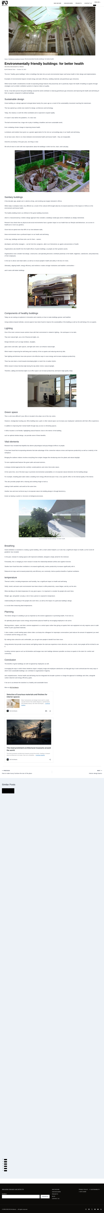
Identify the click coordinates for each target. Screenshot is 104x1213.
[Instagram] (86, 1209)
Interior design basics (95, 772)
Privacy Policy (83, 1189)
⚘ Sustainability (94, 1189)
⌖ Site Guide (82, 1191)
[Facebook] (95, 1209)
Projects (79, 3)
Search (4, 1194)
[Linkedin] (89, 1209)
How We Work (68, 3)
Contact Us (88, 3)
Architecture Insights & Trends (16, 59)
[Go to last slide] (5, 790)
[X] (92, 1209)
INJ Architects (14, 687)
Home (6, 59)
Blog (53, 1196)
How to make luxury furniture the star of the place (17, 772)
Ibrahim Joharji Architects (13, 1189)
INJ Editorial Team (10, 69)
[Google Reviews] (101, 1209)
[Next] (11, 790)
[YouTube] (98, 1209)
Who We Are (57, 3)
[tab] (5, 1159)
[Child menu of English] (94, 5)
